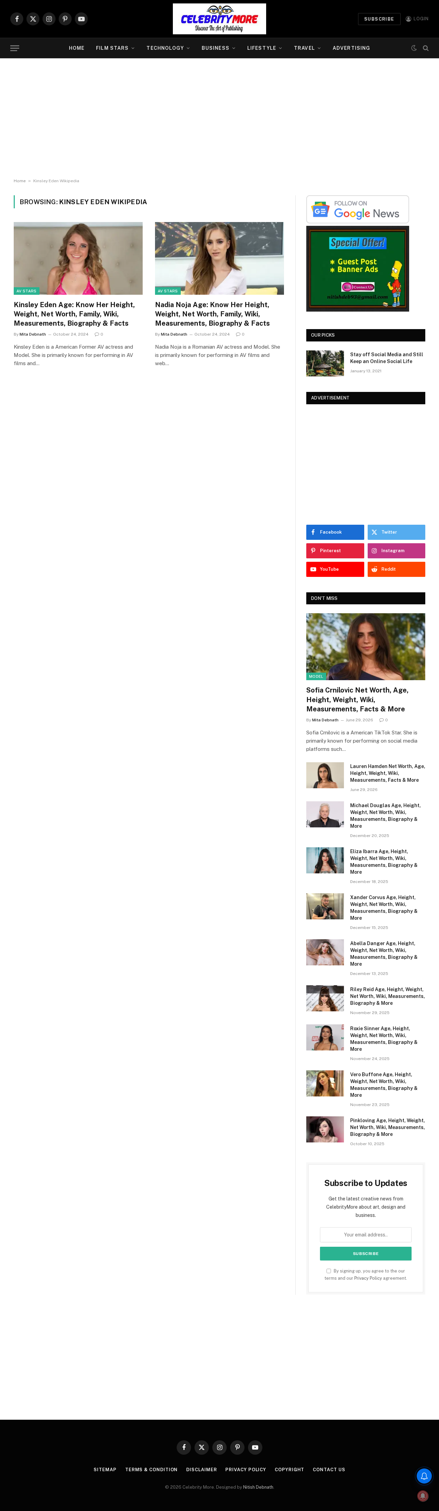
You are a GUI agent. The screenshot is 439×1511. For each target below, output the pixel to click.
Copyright (289, 1469)
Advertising (351, 48)
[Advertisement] (219, 118)
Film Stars (112, 48)
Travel (304, 48)
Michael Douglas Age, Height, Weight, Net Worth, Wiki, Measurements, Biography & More (385, 816)
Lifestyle (261, 48)
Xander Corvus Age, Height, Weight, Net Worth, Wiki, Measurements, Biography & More (384, 908)
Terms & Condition (151, 1469)
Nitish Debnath (258, 1487)
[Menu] (14, 48)
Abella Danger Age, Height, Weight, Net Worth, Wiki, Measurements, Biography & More (384, 954)
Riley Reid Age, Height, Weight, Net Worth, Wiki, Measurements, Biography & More (387, 996)
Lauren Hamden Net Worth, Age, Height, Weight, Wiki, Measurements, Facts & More (387, 773)
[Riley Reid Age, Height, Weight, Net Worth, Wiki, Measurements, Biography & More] (325, 998)
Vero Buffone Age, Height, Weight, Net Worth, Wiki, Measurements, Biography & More (384, 1085)
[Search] (425, 48)
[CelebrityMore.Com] (219, 19)
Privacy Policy (368, 1278)
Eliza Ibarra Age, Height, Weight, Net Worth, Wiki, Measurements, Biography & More (384, 862)
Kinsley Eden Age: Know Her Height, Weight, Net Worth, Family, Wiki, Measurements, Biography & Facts (74, 314)
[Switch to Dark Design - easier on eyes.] (414, 48)
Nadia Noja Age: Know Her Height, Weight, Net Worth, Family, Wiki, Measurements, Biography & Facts (212, 314)
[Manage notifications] (422, 1495)
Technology (164, 48)
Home (76, 48)
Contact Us (329, 1469)
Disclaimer (201, 1469)
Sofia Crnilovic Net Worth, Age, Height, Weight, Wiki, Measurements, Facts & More (357, 699)
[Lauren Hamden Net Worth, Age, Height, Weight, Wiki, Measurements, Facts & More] (325, 775)
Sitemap (105, 1469)
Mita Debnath (33, 334)
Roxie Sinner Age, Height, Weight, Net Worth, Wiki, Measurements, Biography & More (384, 1039)
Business (215, 48)
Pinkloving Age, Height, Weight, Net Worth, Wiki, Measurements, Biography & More (387, 1127)
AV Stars (26, 291)
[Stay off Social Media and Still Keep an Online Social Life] (325, 363)
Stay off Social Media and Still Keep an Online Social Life (386, 358)
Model (316, 676)
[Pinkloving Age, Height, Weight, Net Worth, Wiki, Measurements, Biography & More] (325, 1129)
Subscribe (379, 19)
